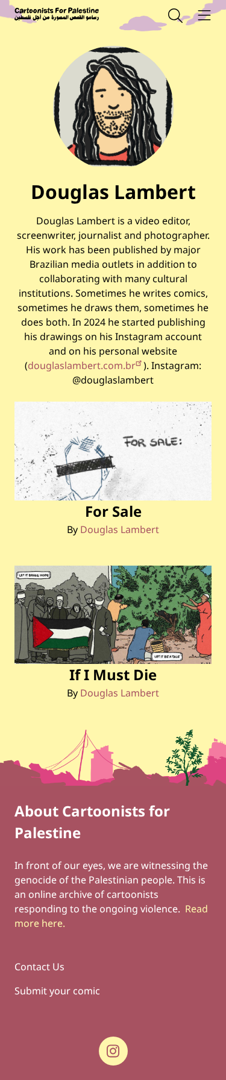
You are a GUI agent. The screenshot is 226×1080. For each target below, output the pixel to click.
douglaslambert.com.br (82, 365)
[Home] (56, 15)
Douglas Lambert (119, 529)
